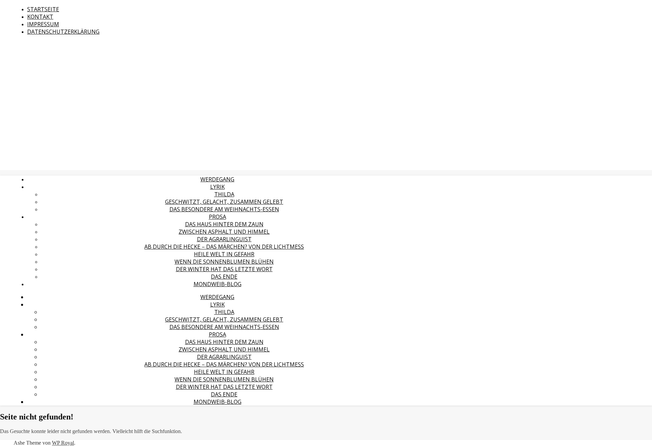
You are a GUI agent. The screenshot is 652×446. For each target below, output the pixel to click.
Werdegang (217, 179)
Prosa (217, 216)
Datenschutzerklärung (63, 31)
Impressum (43, 24)
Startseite (43, 9)
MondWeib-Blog (217, 284)
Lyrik (217, 187)
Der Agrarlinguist (224, 239)
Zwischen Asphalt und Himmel (224, 231)
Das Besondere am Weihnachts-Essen (224, 209)
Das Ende (224, 276)
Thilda (224, 194)
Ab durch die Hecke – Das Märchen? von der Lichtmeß (224, 246)
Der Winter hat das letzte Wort (224, 269)
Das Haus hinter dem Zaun (224, 224)
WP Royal (63, 443)
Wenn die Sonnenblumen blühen (224, 261)
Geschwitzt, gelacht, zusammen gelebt (224, 201)
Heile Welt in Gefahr (224, 254)
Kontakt (40, 16)
